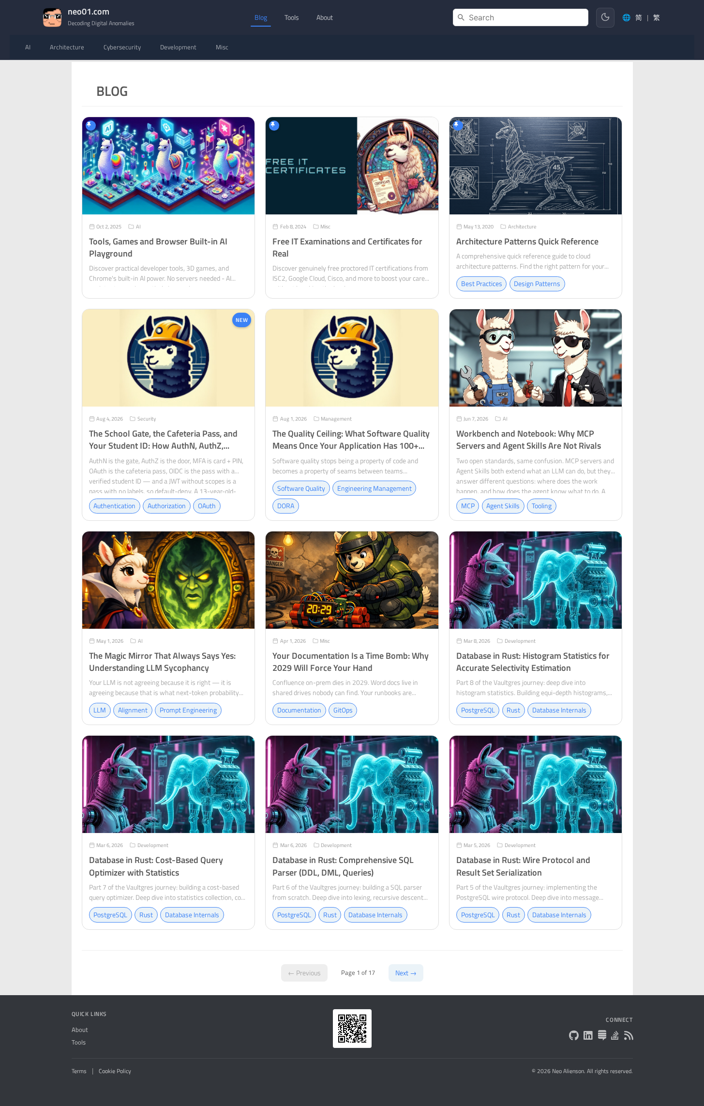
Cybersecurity (122, 47)
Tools (79, 1042)
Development (178, 47)
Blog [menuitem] (261, 17)
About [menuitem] (324, 17)
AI (27, 47)
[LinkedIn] (588, 1036)
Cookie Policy (115, 1071)
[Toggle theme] (605, 18)
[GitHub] (574, 1036)
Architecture (67, 47)
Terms (79, 1071)
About (80, 1029)
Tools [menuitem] (292, 17)
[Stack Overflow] (615, 1036)
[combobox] (520, 17)
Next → (406, 973)
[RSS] (628, 1036)
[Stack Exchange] (602, 1036)
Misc (222, 47)
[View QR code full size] (352, 1028)
